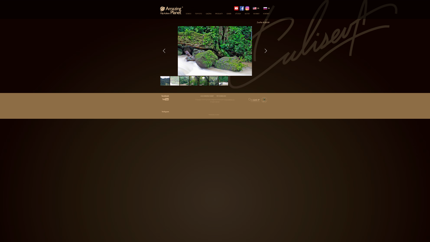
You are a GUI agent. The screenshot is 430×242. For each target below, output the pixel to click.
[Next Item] (265, 51)
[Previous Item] (164, 51)
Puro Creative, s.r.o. (230, 99)
